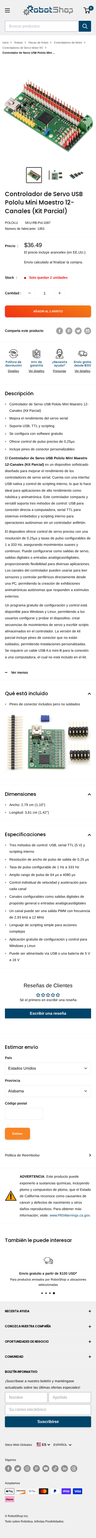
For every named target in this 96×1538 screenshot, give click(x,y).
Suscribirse (48, 1422)
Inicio (5, 42)
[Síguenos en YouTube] (45, 1468)
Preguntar (59, 371)
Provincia (12, 1080)
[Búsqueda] (85, 26)
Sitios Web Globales (18, 1444)
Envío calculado (36, 262)
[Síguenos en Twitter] (17, 1468)
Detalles (13, 371)
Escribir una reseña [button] (48, 1013)
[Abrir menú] (7, 10)
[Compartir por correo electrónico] (87, 330)
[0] (87, 10)
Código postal (16, 1103)
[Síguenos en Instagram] (27, 1468)
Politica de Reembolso (22, 1155)
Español (61, 1444)
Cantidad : (13, 293)
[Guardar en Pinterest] (68, 330)
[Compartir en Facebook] (59, 330)
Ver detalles (36, 371)
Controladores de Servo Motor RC (22, 47)
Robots (18, 42)
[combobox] (42, 26)
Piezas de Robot (38, 42)
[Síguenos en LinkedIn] (64, 1468)
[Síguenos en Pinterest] (36, 1468)
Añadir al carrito (48, 311)
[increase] (59, 293)
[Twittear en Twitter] (78, 330)
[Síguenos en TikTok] (55, 1468)
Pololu (11, 223)
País (8, 1058)
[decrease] (29, 293)
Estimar (17, 1133)
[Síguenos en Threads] (73, 1468)
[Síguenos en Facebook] (8, 1468)
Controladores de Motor (68, 42)
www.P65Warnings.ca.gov (70, 1215)
